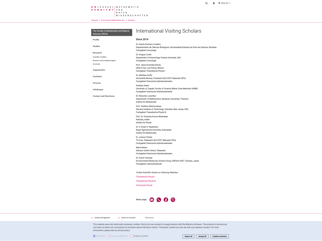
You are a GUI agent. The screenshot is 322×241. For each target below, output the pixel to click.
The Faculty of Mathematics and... (113, 20)
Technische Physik (144, 185)
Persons (97, 83)
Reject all (188, 236)
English (226, 3)
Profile (96, 39)
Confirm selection (220, 236)
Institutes (97, 76)
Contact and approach (102, 218)
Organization (99, 70)
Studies (96, 46)
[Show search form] (206, 3)
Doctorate (96, 64)
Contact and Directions (104, 96)
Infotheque (98, 89)
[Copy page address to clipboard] (173, 201)
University (94, 20)
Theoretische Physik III (146, 181)
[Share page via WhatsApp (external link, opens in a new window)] (159, 201)
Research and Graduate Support (104, 60)
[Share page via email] (152, 201)
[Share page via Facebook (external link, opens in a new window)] (166, 201)
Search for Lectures (128, 218)
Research (131, 20)
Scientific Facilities (99, 57)
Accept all (202, 236)
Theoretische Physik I (145, 177)
